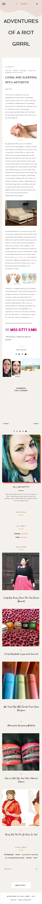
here (31, 317)
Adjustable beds (20, 257)
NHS (20, 314)
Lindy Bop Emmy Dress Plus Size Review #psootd (21, 599)
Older (36, 423)
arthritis (8, 70)
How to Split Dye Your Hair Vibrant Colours (21, 779)
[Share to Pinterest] (22, 354)
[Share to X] (19, 354)
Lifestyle (23, 70)
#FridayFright (9, 854)
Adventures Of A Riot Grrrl (21, 32)
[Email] (25, 354)
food (21, 537)
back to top (20, 885)
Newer (6, 423)
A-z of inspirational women (15, 858)
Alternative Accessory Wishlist (21, 725)
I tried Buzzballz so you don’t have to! (21, 654)
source (21, 140)
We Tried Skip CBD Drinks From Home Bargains (21, 708)
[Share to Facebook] (16, 354)
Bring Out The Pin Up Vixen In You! (21, 834)
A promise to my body (30, 854)
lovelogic (27, 900)
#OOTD (18, 854)
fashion (21, 534)
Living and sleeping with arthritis (20, 71)
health (15, 70)
